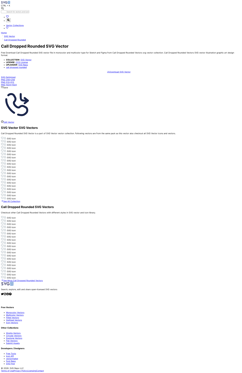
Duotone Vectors (14, 338)
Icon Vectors (12, 322)
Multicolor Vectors (15, 315)
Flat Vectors (12, 340)
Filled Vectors (12, 317)
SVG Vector (26, 59)
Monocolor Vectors (15, 312)
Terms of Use (7, 370)
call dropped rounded (16, 67)
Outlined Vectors (14, 320)
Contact (40, 370)
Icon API (10, 356)
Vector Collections (15, 25)
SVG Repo (23, 65)
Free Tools (11, 353)
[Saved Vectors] (7, 17)
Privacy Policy (20, 370)
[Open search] (8, 20)
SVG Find (10, 363)
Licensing (31, 370)
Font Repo (11, 361)
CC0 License (22, 62)
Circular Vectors (13, 335)
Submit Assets (13, 343)
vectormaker (12, 358)
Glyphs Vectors (13, 333)
